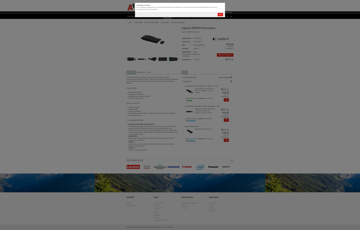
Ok (220, 14)
